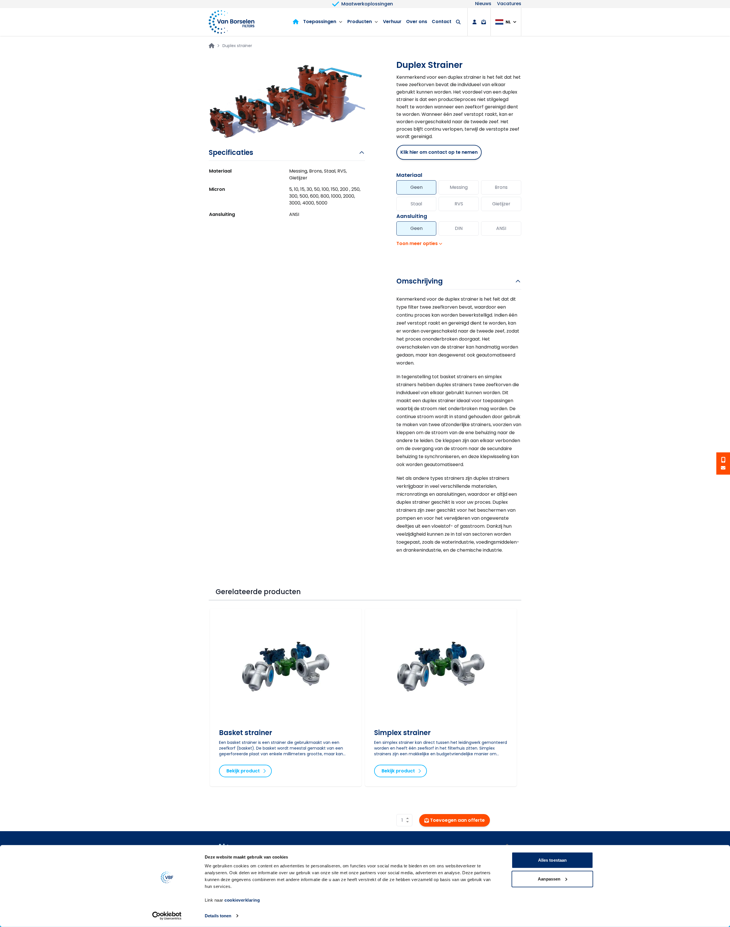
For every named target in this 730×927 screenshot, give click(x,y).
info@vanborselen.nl (723, 467)
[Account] (474, 22)
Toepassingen (319, 21)
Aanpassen (549, 878)
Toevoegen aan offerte (457, 820)
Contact (441, 21)
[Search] (458, 22)
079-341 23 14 (723, 460)
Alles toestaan (552, 860)
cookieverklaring (242, 900)
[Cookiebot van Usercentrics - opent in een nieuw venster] (167, 916)
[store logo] (231, 22)
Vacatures (509, 4)
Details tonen (218, 915)
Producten (359, 21)
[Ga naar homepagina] (211, 45)
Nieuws (483, 4)
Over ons (416, 21)
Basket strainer (245, 732)
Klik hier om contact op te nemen (439, 152)
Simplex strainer (402, 732)
